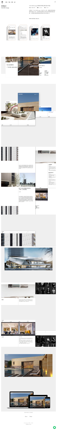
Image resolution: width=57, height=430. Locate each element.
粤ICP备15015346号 (28, 424)
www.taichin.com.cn (34, 18)
